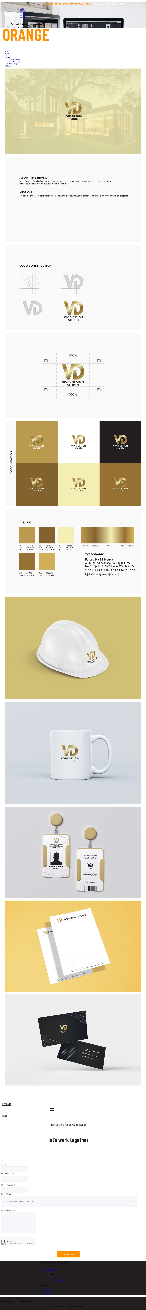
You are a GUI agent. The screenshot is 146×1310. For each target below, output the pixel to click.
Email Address (7, 1174)
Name (4, 1164)
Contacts (47, 1294)
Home (13, 27)
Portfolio (59, 1281)
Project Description (9, 1210)
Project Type (6, 1194)
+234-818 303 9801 (49, 1270)
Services (47, 1290)
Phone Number (8, 1185)
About (46, 1292)
